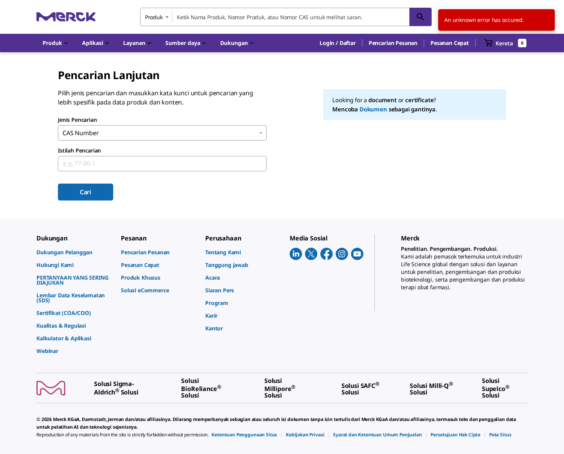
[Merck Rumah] (66, 16)
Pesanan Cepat (449, 42)
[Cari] (420, 17)
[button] (338, 43)
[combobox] (286, 17)
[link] (74, 252)
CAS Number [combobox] (81, 133)
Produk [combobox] (154, 17)
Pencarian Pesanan (393, 42)
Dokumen (373, 109)
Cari (85, 192)
